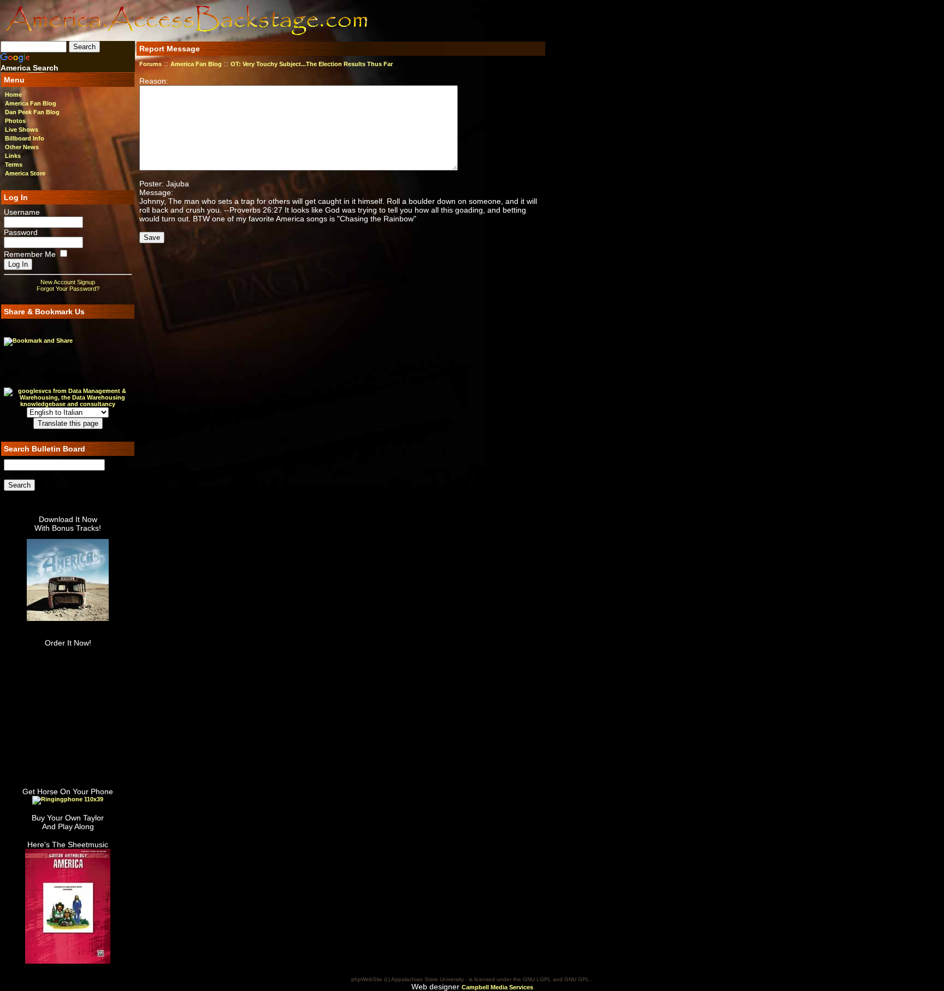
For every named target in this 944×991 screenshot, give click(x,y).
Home (13, 94)
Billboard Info (24, 138)
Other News (22, 147)
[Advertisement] (438, 20)
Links (13, 156)
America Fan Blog (30, 103)
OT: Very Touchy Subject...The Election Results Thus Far (312, 64)
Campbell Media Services (497, 987)
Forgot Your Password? (68, 288)
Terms (13, 164)
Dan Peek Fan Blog (32, 112)
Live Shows (21, 129)
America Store (25, 173)
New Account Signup (67, 282)
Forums (150, 64)
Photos (15, 121)
